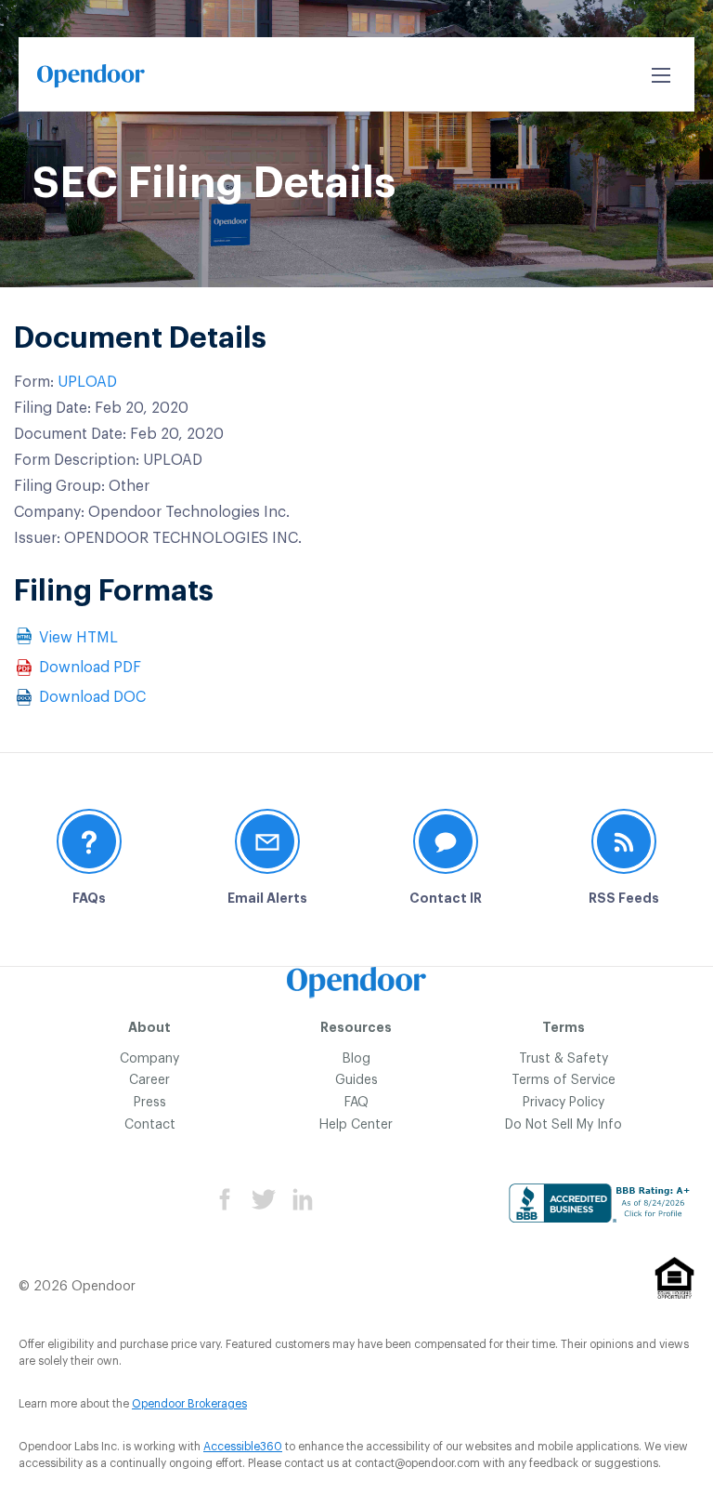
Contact (149, 1124)
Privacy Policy (563, 1102)
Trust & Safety (563, 1058)
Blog (356, 1058)
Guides (356, 1080)
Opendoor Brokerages (189, 1403)
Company (149, 1058)
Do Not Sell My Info (563, 1124)
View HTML (78, 637)
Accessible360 (242, 1446)
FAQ (356, 1102)
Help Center (356, 1124)
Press (150, 1102)
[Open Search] (661, 75)
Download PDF (90, 667)
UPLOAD (87, 382)
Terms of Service (564, 1080)
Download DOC (92, 697)
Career (149, 1080)
